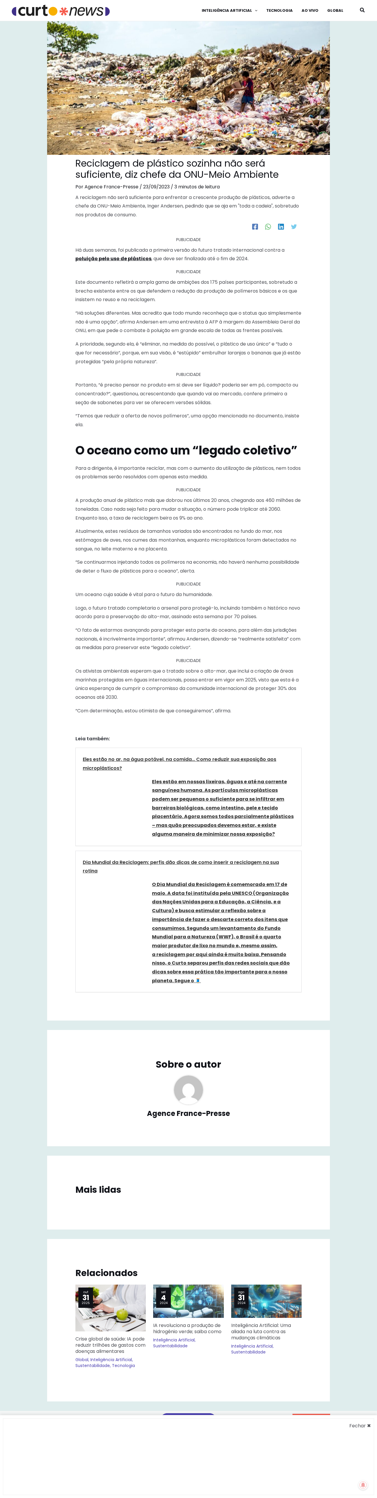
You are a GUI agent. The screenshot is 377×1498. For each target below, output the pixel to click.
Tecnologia (123, 1365)
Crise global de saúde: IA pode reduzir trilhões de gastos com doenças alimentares (110, 1345)
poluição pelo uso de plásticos (113, 258)
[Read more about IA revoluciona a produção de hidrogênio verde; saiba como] (188, 1301)
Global (81, 1360)
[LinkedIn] (281, 226)
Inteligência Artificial (111, 1360)
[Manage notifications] (363, 1485)
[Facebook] (255, 226)
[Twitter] (294, 226)
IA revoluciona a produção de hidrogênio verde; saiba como (187, 1328)
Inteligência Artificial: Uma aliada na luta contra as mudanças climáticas (261, 1331)
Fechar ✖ (360, 1425)
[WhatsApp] (268, 226)
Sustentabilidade (92, 1365)
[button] (254, 10)
